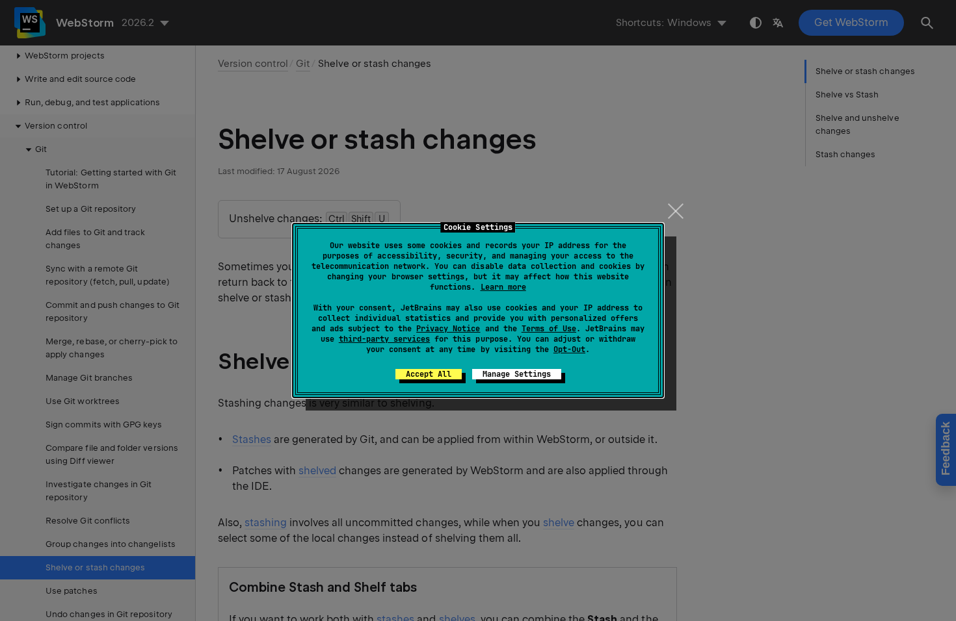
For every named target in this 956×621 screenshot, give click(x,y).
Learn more (503, 287)
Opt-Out (569, 349)
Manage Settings (517, 374)
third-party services (384, 339)
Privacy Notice (448, 328)
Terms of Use (549, 328)
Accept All (428, 374)
